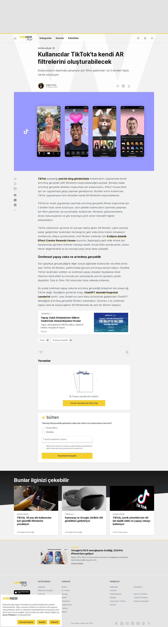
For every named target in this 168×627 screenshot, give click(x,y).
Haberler (41, 587)
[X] (116, 623)
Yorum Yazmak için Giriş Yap (84, 403)
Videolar (41, 594)
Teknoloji (69, 514)
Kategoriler (46, 38)
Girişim (65, 594)
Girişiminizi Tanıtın (118, 601)
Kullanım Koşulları (141, 601)
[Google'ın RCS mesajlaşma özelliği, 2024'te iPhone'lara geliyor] (54, 556)
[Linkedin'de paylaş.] (15, 205)
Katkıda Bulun (116, 594)
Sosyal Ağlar (44, 48)
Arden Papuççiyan (120, 532)
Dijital (64, 587)
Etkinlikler (73, 38)
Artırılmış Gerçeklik (60, 340)
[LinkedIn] (121, 623)
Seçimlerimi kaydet (67, 455)
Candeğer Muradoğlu (25, 532)
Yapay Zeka (67, 605)
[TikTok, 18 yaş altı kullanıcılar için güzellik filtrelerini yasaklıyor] (36, 498)
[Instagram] (132, 623)
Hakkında (114, 587)
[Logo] (26, 38)
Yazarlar (113, 590)
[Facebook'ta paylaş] (15, 195)
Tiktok (42, 340)
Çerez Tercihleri (140, 594)
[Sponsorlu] (111, 322)
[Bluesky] (137, 623)
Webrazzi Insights (45, 590)
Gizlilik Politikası (141, 597)
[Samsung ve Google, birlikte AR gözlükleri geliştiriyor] (84, 498)
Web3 (64, 612)
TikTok (42, 178)
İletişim (113, 605)
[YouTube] (126, 623)
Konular (60, 38)
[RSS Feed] (148, 623)
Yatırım (65, 608)
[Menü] (15, 39)
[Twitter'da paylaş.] (15, 200)
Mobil (64, 597)
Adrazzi (44, 331)
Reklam (113, 597)
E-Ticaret (66, 590)
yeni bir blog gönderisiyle (73, 178)
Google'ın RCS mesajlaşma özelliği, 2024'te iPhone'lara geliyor (97, 552)
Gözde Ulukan (77, 563)
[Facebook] (143, 623)
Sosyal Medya (23, 514)
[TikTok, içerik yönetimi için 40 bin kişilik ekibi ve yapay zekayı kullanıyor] (132, 498)
